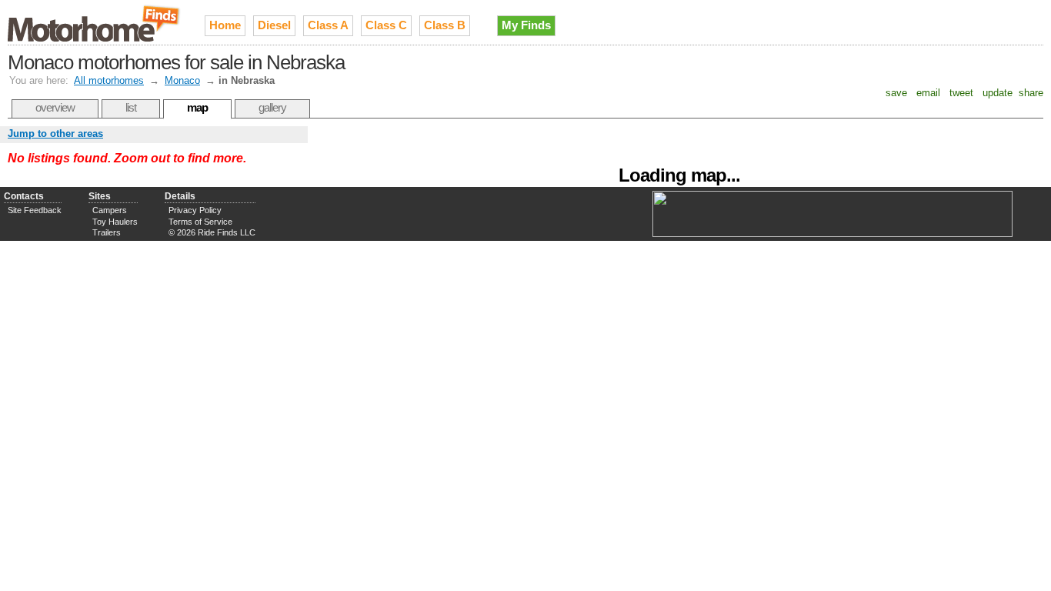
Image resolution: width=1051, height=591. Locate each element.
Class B (444, 25)
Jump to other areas (55, 133)
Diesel (274, 25)
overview (55, 107)
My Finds (526, 25)
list (130, 107)
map (197, 107)
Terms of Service (200, 221)
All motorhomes (109, 80)
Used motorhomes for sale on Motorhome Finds (95, 22)
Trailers (106, 232)
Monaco (182, 80)
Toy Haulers (115, 221)
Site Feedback (35, 210)
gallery (272, 107)
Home (225, 25)
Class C (386, 25)
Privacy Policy (195, 210)
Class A (328, 25)
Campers (109, 210)
